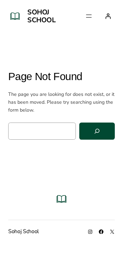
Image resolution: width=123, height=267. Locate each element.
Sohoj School (41, 16)
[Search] (97, 131)
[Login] (108, 16)
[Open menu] (89, 16)
